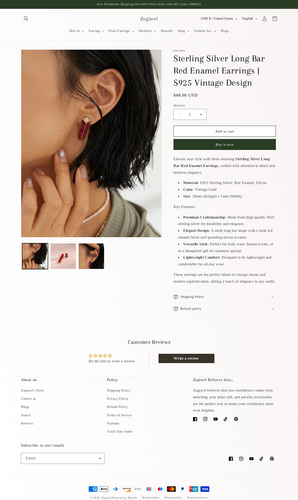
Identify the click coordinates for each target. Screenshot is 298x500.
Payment (113, 423)
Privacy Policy (117, 398)
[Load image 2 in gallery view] (63, 256)
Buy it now (225, 144)
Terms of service (197, 497)
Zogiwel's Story (32, 390)
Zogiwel (107, 497)
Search (26, 415)
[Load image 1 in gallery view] (35, 256)
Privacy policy (173, 497)
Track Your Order (120, 431)
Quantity (179, 105)
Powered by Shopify (124, 497)
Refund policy (151, 497)
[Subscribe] (99, 458)
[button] (26, 19)
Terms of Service (119, 415)
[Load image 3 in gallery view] (91, 256)
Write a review (186, 358)
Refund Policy (117, 407)
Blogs (25, 407)
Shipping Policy (118, 390)
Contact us (28, 398)
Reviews (27, 423)
